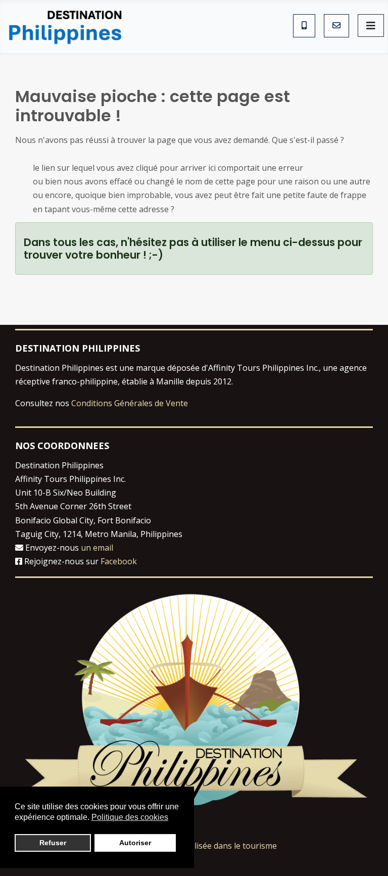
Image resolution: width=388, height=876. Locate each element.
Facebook (119, 561)
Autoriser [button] (135, 843)
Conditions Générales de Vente (129, 403)
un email (97, 547)
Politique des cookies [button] (129, 817)
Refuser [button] (52, 843)
